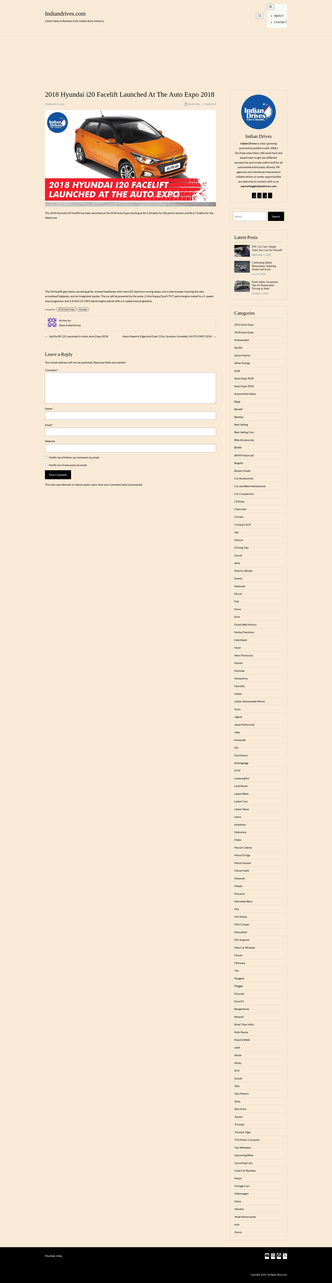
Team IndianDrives (70, 325)
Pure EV (239, 1001)
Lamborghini (241, 778)
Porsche (239, 993)
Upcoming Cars (243, 1162)
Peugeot (239, 978)
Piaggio (238, 986)
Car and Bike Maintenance (250, 486)
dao (236, 532)
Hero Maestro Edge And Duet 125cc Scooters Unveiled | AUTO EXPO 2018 (167, 336)
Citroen (238, 516)
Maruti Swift (241, 870)
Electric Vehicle (243, 570)
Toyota (238, 1116)
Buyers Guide (242, 470)
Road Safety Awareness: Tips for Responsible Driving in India (265, 285)
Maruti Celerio (243, 847)
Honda (238, 663)
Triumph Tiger (242, 1132)
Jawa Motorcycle (244, 724)
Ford (237, 616)
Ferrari (238, 593)
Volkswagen (241, 1193)
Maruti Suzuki (242, 863)
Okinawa (239, 962)
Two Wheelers (242, 1147)
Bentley (238, 416)
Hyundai (83, 309)
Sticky (237, 1062)
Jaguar (238, 716)
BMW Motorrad (244, 455)
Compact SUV (242, 524)
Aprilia (238, 347)
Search (276, 216)
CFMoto (239, 501)
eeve (237, 563)
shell (237, 1047)
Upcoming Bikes (243, 1155)
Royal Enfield (242, 1039)
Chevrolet (240, 509)
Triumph (239, 1124)
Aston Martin (242, 355)
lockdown (240, 824)
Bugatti (238, 463)
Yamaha (239, 1209)
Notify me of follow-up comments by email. (74, 457)
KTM (237, 770)
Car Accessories (243, 478)
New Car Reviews (244, 947)
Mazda (238, 886)
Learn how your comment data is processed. (116, 484)
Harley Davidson (244, 632)
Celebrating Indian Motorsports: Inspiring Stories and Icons (264, 266)
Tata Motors (241, 1093)
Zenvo (238, 1232)
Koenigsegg (241, 763)
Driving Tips (241, 547)
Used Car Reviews (245, 1170)
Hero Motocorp (243, 655)
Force (237, 609)
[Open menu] (259, 16)
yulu (236, 1224)
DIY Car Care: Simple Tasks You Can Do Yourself (267, 248)
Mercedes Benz (243, 901)
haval (237, 647)
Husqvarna (240, 678)
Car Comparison (244, 493)
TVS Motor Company (247, 1139)
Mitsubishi (240, 932)
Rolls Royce (241, 1032)
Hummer (239, 670)
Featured (239, 586)
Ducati (238, 555)
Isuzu (237, 709)
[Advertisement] (166, 59)
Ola (236, 970)
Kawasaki (240, 739)
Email (49, 424)
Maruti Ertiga (242, 855)
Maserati (239, 878)
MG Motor (240, 916)
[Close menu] (270, 7)
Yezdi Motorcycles (245, 1216)
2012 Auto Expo (244, 324)
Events (238, 578)
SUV (237, 1070)
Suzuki (238, 1078)
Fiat (236, 601)
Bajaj (237, 401)
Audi (237, 370)
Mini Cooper (241, 924)
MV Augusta (241, 939)
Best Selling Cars (244, 432)
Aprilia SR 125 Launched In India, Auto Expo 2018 (78, 336)
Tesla (237, 1101)
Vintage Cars (242, 1186)
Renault (239, 1016)
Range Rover (241, 1009)
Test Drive (240, 1109)
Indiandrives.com (65, 13)
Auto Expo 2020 (244, 386)
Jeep (237, 732)
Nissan (238, 955)
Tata (236, 1086)
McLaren (239, 893)
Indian (238, 693)
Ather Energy (242, 363)
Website (50, 441)
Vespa (238, 1178)
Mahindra (240, 832)
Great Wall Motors (245, 624)
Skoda (238, 1055)
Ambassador (241, 340)
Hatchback (240, 640)
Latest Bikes (241, 793)
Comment (51, 370)
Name (49, 408)
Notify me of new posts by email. (68, 465)
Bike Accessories (244, 440)
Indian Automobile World (249, 701)
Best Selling (241, 424)
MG (236, 909)
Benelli (238, 409)
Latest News (241, 809)
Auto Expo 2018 (244, 378)
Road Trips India (243, 1024)
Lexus (237, 816)
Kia (236, 747)
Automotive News (245, 393)
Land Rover (241, 786)
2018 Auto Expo (66, 309)
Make (237, 839)
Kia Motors (241, 755)
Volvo (237, 1201)
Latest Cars (241, 801)
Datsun (238, 540)
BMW (237, 447)
